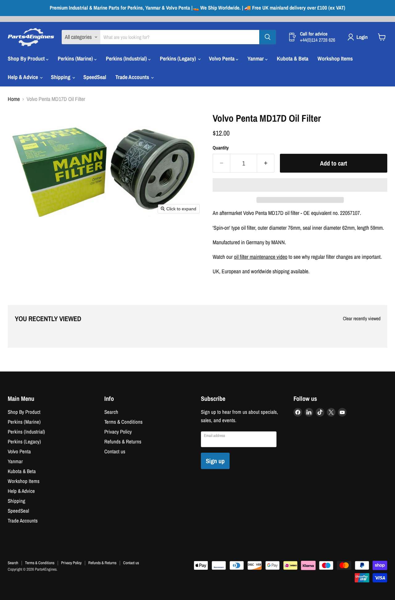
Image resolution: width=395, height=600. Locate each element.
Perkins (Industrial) (127, 58)
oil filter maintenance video (260, 257)
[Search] (267, 37)
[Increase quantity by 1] (265, 163)
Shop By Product (27, 58)
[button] (300, 185)
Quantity (221, 148)
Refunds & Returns (122, 441)
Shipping (61, 77)
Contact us (114, 451)
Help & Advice (23, 77)
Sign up (215, 461)
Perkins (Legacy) (178, 58)
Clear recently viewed (361, 318)
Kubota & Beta (292, 58)
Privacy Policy (118, 431)
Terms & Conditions (123, 421)
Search (111, 412)
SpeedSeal (94, 77)
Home (14, 99)
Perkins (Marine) (76, 58)
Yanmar (256, 58)
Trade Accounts (132, 77)
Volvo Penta (222, 58)
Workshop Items (335, 58)
